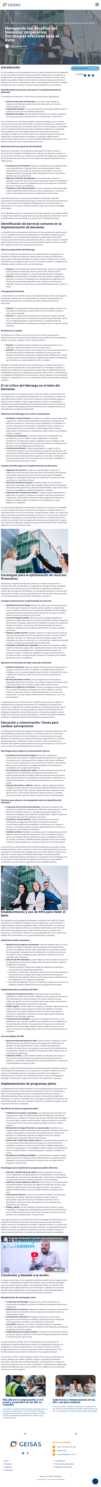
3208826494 (62, 1451)
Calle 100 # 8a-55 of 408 (66, 1447)
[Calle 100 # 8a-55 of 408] (53, 1447)
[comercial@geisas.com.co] (53, 1454)
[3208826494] (53, 1450)
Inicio (7, 23)
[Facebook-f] (28, 1453)
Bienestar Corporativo (19, 23)
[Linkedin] (23, 1453)
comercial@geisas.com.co (67, 1454)
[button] (98, 68)
